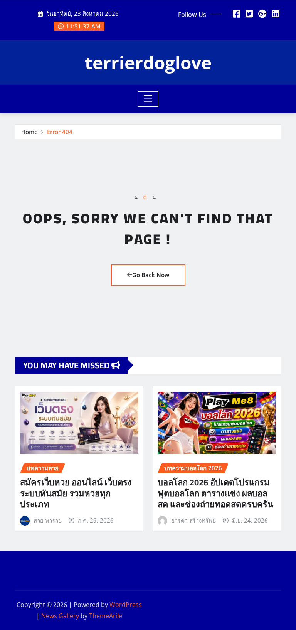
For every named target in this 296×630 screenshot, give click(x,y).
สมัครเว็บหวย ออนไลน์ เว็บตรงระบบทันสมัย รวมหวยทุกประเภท (76, 493)
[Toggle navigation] (148, 99)
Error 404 (59, 131)
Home (29, 131)
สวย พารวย (48, 520)
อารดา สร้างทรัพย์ (193, 520)
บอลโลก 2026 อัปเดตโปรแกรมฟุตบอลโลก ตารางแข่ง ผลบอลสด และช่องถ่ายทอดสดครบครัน (215, 493)
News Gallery (60, 616)
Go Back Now (150, 275)
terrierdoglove (148, 62)
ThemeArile (105, 616)
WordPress (125, 604)
